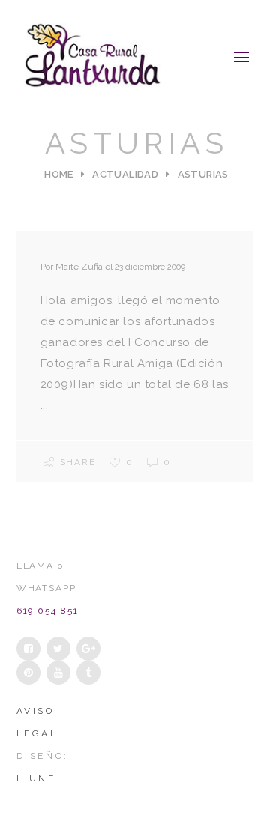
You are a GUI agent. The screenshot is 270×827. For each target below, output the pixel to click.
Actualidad (125, 174)
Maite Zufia (79, 266)
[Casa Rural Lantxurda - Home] (93, 56)
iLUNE (36, 778)
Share (78, 462)
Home (59, 174)
